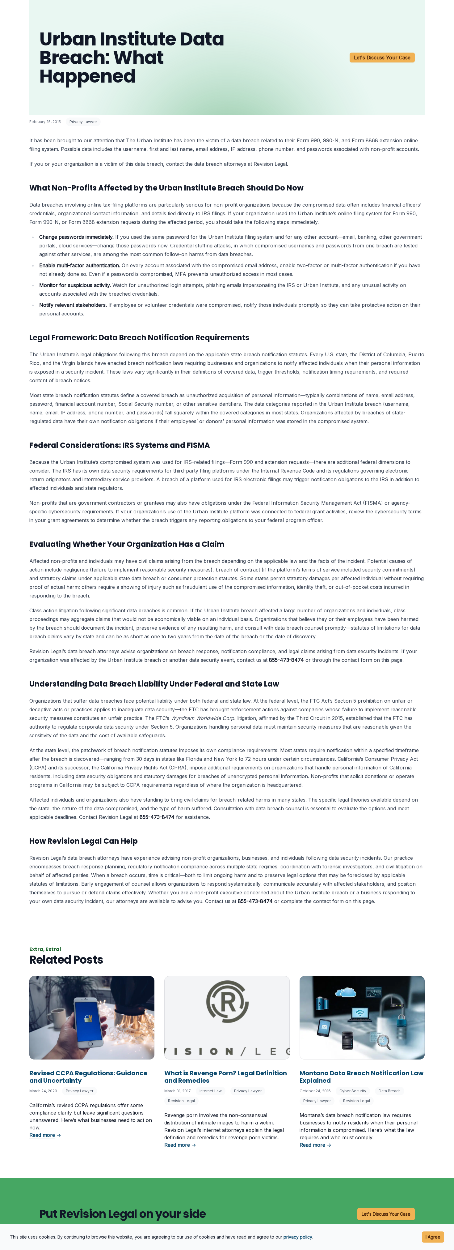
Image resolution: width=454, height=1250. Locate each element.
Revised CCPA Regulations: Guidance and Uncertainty (88, 1077)
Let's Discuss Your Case (382, 57)
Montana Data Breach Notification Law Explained (361, 1077)
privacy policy (298, 1236)
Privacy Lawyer (83, 121)
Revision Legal (181, 1100)
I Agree (433, 1236)
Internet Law (211, 1091)
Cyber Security (352, 1091)
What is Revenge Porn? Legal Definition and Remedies (225, 1077)
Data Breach (390, 1091)
